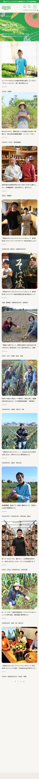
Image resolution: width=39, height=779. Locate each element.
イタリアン (4, 676)
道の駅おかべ (25, 302)
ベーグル (10, 142)
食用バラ (28, 516)
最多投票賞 (8, 302)
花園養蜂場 (9, 195)
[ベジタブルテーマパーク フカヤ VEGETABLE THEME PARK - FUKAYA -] (6, 7)
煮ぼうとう (12, 249)
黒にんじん (21, 623)
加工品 (17, 355)
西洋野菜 (9, 91)
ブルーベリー (4, 142)
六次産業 (13, 355)
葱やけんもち (18, 462)
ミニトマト (4, 91)
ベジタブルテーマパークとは (29, 10)
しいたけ (8, 569)
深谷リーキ (18, 409)
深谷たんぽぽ (23, 516)
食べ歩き (20, 676)
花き (16, 623)
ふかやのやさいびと (6, 409)
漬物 (23, 409)
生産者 (21, 355)
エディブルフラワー (6, 516)
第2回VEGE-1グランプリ (21, 249)
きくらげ (3, 569)
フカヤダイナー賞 (5, 249)
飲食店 (25, 676)
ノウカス (3, 355)
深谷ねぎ (13, 462)
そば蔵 (3, 302)
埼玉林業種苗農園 (17, 142)
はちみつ (3, 195)
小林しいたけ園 (24, 569)
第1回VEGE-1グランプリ (12, 676)
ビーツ (8, 355)
